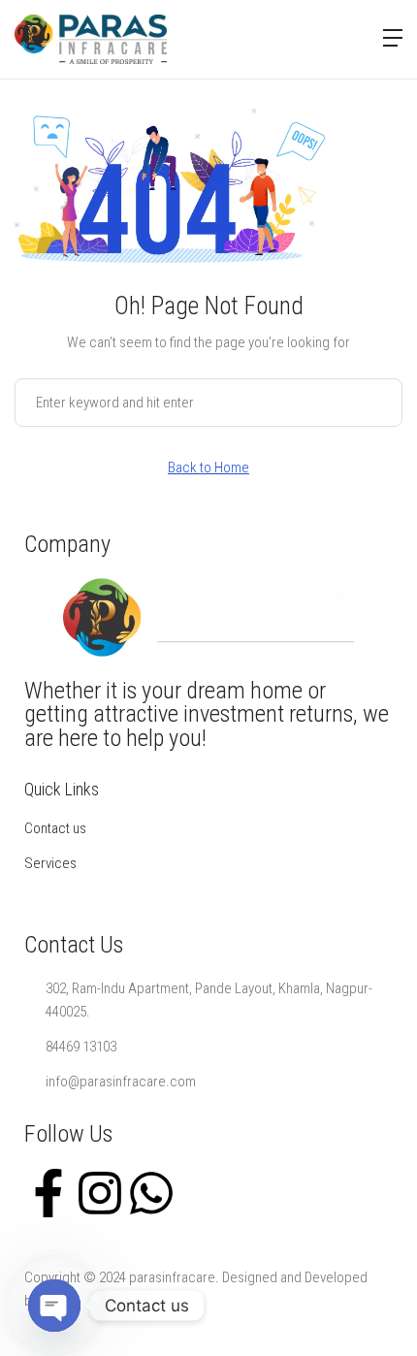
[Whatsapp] (151, 1191)
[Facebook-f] (48, 1191)
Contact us (55, 828)
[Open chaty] (54, 1305)
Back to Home (208, 467)
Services (50, 863)
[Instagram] (100, 1191)
